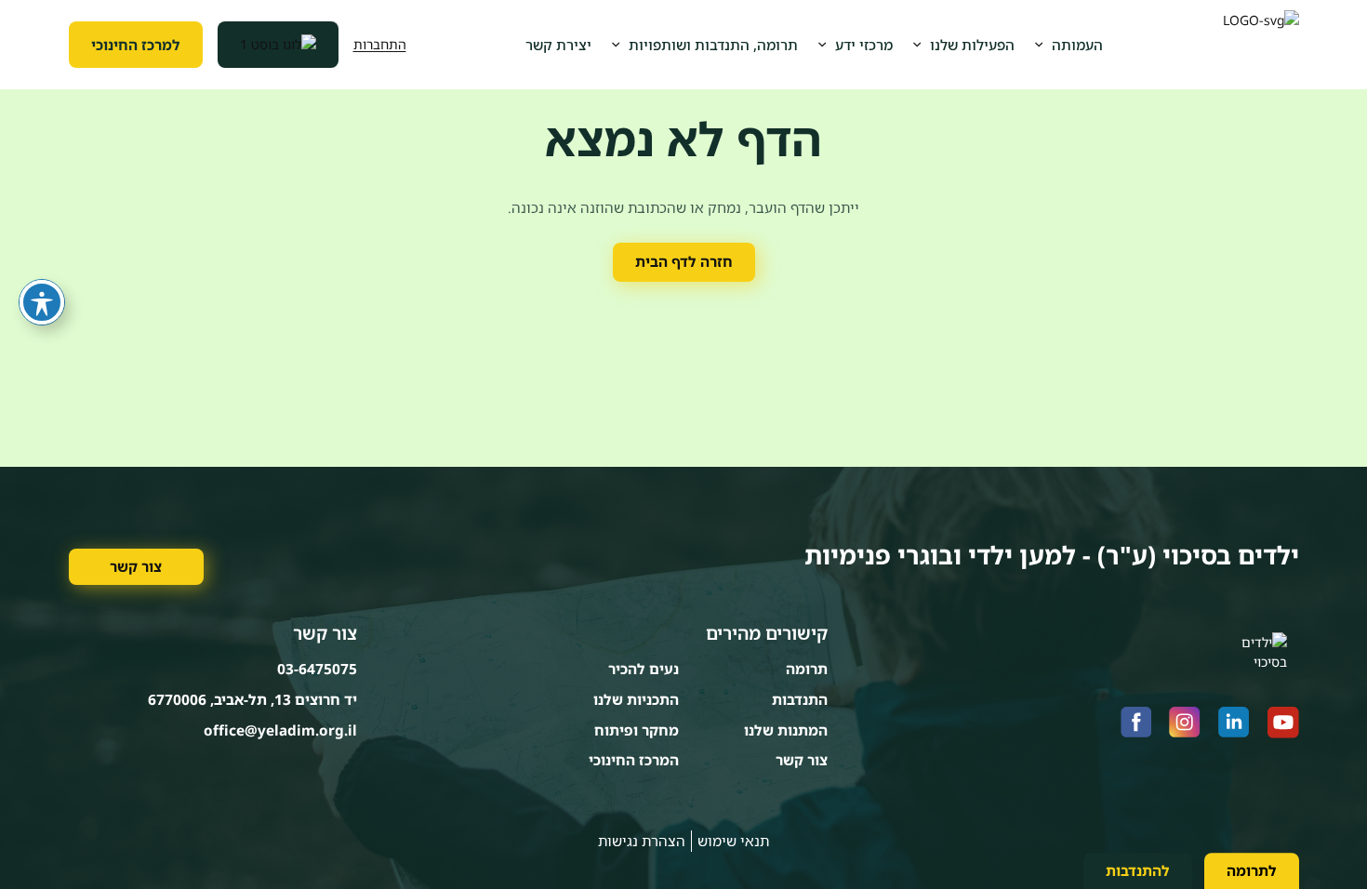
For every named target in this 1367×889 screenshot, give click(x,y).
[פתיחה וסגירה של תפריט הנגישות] (42, 302)
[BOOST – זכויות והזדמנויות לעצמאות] (278, 44)
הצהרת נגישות (641, 840)
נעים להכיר (643, 668)
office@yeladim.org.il (280, 730)
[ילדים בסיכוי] (1261, 44)
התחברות (379, 44)
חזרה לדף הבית (684, 261)
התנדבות (800, 699)
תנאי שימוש (733, 840)
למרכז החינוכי (135, 44)
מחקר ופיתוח (636, 730)
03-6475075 (317, 668)
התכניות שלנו (636, 699)
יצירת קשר (558, 44)
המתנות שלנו (786, 730)
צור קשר (136, 566)
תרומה (807, 668)
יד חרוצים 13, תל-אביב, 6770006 (252, 699)
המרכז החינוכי (634, 759)
